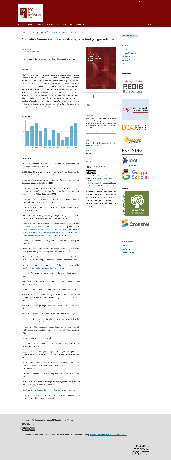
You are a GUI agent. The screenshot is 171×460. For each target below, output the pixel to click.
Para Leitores (126, 245)
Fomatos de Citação (94, 132)
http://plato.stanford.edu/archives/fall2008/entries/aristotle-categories (49, 390)
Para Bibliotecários (128, 252)
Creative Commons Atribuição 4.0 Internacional (108, 435)
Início (23, 32)
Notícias (50, 24)
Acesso (150, 2)
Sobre (20, 24)
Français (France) (128, 60)
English (124, 49)
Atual (30, 24)
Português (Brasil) (129, 53)
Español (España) (128, 56)
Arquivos (39, 24)
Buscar (148, 24)
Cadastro (142, 2)
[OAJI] (135, 119)
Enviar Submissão (129, 36)
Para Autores (126, 249)
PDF (90, 97)
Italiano (124, 63)
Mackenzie (80, 24)
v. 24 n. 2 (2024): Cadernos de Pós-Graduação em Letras (56, 32)
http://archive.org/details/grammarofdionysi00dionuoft (43, 268)
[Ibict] (133, 165)
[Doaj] (135, 131)
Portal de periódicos (64, 24)
